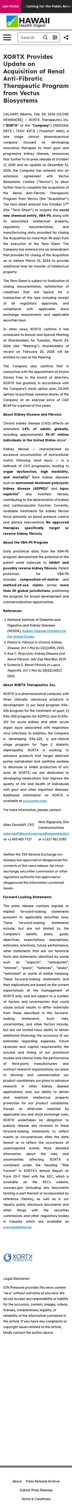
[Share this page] (66, 37)
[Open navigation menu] (7, 37)
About (17, 1481)
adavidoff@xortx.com (20, 834)
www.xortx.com (34, 801)
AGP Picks (10, 6)
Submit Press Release (36, 1490)
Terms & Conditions (36, 1499)
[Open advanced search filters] (55, 37)
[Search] (45, 37)
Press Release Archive (43, 1481)
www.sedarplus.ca (17, 1227)
